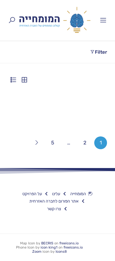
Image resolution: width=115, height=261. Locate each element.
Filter (101, 52)
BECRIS (47, 243)
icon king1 (49, 247)
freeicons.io (69, 243)
